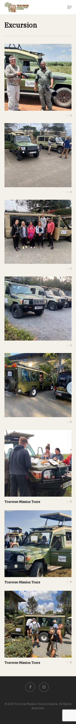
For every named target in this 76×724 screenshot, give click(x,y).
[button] (69, 7)
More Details (38, 74)
